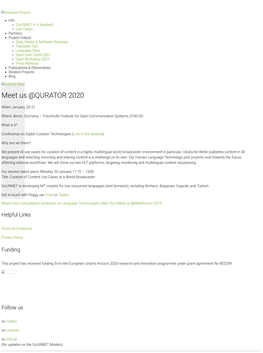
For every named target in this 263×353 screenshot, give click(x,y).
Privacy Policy (12, 237)
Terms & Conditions (16, 228)
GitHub (11, 339)
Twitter (63, 195)
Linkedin (12, 330)
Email (49, 195)
